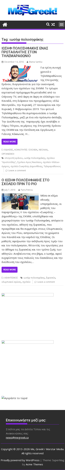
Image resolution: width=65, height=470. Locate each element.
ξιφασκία (50, 277)
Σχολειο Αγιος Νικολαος (29, 162)
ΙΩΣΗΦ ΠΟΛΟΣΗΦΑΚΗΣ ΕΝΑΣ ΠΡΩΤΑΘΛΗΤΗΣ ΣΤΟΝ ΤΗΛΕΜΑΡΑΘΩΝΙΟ (25, 52)
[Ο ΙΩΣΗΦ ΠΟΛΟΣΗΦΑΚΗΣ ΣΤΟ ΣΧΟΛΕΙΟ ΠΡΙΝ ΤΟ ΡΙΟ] (20, 195)
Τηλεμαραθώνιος (52, 166)
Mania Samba (35, 61)
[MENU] (61, 24)
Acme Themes (34, 464)
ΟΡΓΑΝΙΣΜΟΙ (8, 153)
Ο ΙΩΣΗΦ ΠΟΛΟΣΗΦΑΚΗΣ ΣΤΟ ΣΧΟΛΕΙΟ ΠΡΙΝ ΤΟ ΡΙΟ (25, 182)
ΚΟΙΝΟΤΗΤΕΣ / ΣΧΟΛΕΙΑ (25, 149)
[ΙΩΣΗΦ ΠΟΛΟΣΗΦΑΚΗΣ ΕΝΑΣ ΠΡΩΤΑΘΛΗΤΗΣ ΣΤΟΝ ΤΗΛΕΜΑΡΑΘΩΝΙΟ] (20, 67)
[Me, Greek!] (5, 24)
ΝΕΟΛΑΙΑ (43, 149)
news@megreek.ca (17, 437)
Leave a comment (17, 170)
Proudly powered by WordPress (20, 460)
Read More (9, 141)
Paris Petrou (27, 189)
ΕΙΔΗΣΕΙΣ (8, 149)
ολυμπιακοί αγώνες (11, 281)
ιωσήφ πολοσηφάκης (34, 158)
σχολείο (26, 281)
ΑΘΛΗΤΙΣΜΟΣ (11, 277)
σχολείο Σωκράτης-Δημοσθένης (26, 166)
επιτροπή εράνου (14, 158)
